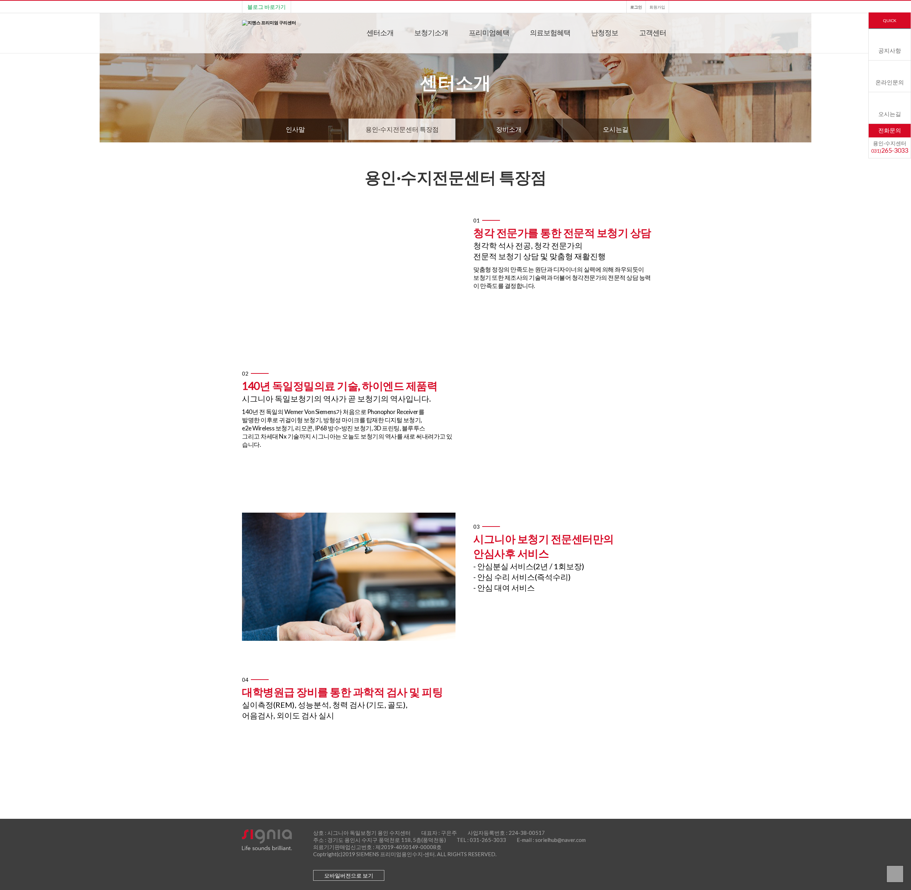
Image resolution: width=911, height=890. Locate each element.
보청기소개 (431, 32)
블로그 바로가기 (266, 7)
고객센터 (652, 32)
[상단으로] (895, 874)
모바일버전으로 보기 (348, 875)
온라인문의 (889, 82)
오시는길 (889, 113)
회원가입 (657, 7)
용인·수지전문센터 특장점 (402, 129)
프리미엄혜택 (489, 32)
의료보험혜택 (550, 32)
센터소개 (380, 32)
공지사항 (889, 50)
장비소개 (509, 129)
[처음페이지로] (269, 22)
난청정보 (604, 32)
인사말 (295, 129)
